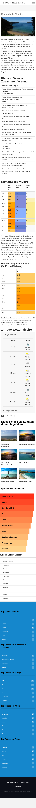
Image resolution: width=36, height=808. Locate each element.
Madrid (5, 594)
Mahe (3, 722)
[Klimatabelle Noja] (27, 454)
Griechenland (5, 696)
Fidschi (4, 667)
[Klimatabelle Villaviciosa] (9, 435)
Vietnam (4, 751)
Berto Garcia (31, 35)
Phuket (4, 759)
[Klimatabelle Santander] (27, 435)
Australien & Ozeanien (8, 659)
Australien (4, 655)
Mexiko (4, 627)
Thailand (4, 747)
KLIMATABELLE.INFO (13, 2)
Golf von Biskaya (10, 415)
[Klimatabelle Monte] (9, 473)
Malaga (5, 591)
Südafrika (4, 726)
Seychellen (5, 714)
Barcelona (6, 572)
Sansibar (4, 730)
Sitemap (18, 786)
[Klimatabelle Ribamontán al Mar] (9, 454)
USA (3, 620)
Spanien (4, 689)
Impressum (25, 783)
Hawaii (4, 639)
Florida (4, 623)
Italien (3, 681)
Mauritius (4, 718)
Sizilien (4, 693)
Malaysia (4, 767)
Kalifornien (5, 631)
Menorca (5, 587)
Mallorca (5, 583)
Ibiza (4, 580)
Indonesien (5, 763)
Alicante (5, 569)
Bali (3, 755)
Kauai (3, 635)
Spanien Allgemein (8, 561)
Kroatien (4, 685)
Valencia (5, 598)
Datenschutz (12, 783)
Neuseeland (5, 663)
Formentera (6, 576)
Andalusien (6, 565)
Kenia (3, 734)
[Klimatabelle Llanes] (27, 473)
